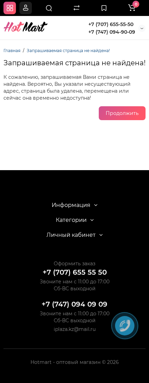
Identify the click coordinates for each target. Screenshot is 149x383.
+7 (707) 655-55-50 (110, 24)
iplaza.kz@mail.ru (75, 329)
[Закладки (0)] (104, 8)
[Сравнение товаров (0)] (76, 8)
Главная (11, 50)
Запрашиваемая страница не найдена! (68, 50)
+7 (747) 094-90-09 (111, 32)
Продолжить (122, 113)
